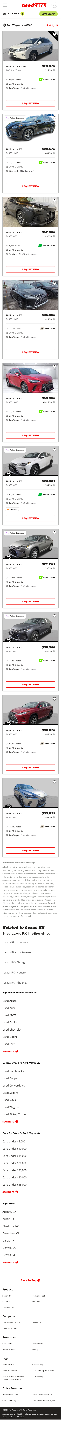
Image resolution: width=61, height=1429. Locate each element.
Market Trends (8, 1349)
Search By (6, 1296)
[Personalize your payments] (53, 70)
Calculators (7, 1343)
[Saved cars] (54, 5)
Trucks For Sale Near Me (42, 1394)
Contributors (37, 1343)
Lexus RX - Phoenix (15, 982)
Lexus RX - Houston (15, 972)
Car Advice (6, 1301)
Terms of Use (8, 1364)
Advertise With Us (9, 1328)
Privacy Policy (37, 1364)
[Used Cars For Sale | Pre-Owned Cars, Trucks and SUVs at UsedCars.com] (34, 5)
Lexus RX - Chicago (15, 962)
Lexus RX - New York (16, 942)
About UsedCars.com (11, 1322)
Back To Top (28, 1280)
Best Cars (36, 1301)
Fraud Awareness (9, 1370)
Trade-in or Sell (38, 1296)
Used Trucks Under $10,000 (43, 1400)
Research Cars (8, 1307)
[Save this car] (54, 35)
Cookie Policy (37, 1376)
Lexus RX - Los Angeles (17, 952)
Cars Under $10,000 (10, 1400)
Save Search (48, 13)
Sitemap (35, 1349)
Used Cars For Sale (10, 1394)
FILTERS (15, 13)
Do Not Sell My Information (43, 1370)
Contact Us (36, 1322)
